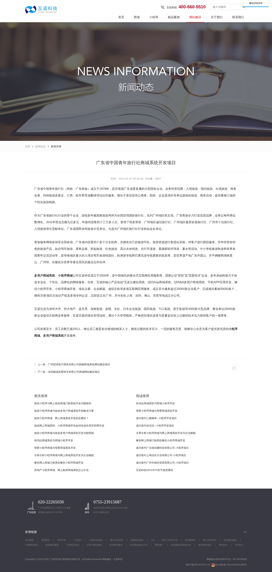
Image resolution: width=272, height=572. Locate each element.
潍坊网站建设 (204, 545)
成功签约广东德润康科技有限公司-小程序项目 (162, 447)
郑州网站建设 (116, 545)
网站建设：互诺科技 (112, 559)
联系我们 (238, 17)
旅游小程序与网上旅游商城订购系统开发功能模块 (62, 403)
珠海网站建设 (230, 540)
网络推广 (159, 545)
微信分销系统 (116, 540)
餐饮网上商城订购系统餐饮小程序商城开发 (58, 462)
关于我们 (217, 17)
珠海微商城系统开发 (181, 545)
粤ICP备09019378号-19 (198, 564)
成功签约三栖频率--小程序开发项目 (156, 418)
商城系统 (45, 540)
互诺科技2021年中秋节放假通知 (154, 470)
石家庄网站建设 (94, 545)
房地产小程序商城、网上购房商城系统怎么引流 (61, 470)
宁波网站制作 (72, 545)
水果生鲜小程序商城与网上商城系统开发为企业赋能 (64, 455)
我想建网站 (190, 540)
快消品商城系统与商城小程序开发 (53, 440)
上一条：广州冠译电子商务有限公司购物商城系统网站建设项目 (74, 364)
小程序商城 (65, 275)
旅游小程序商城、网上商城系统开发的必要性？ (61, 418)
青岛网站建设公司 (139, 545)
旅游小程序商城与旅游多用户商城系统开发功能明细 (64, 433)
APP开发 (61, 540)
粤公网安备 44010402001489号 (231, 564)
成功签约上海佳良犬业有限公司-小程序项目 (161, 455)
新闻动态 (40, 146)
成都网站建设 (137, 540)
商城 (137, 17)
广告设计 (77, 540)
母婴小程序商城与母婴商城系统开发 (55, 447)
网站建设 (195, 17)
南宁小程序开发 (169, 540)
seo (153, 540)
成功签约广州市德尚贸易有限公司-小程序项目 (162, 462)
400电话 (239, 545)
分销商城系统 (96, 540)
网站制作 (223, 545)
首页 (121, 17)
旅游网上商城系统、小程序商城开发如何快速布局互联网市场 (69, 425)
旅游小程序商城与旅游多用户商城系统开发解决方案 (64, 410)
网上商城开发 (209, 540)
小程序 (153, 17)
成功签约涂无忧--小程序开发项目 (155, 425)
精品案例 (174, 17)
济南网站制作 (31, 545)
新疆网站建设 (52, 545)
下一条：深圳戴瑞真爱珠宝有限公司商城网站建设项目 (69, 371)
